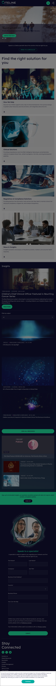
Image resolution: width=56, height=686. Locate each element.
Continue (28, 681)
